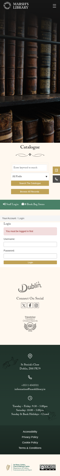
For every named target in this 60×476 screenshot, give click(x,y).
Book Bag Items (34, 205)
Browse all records (29, 191)
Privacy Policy (30, 437)
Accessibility (30, 431)
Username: (9, 239)
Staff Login (12, 205)
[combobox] (29, 167)
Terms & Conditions (30, 447)
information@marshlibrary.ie (30, 389)
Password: (9, 250)
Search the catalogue (30, 183)
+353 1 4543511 (30, 385)
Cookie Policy (30, 442)
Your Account (9, 218)
